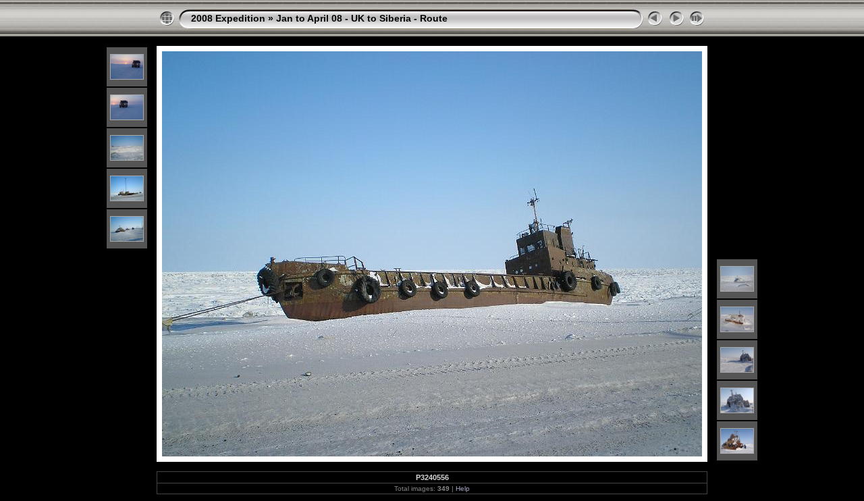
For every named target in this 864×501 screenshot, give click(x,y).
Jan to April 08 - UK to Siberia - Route (362, 18)
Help (463, 488)
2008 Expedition (228, 18)
